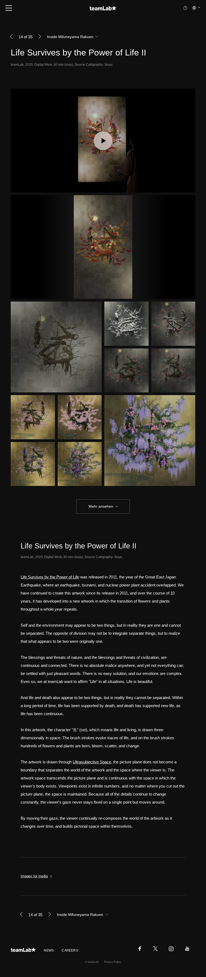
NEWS (49, 950)
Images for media (34, 876)
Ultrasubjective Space (92, 762)
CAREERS (70, 950)
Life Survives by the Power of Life (50, 577)
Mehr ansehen (101, 506)
